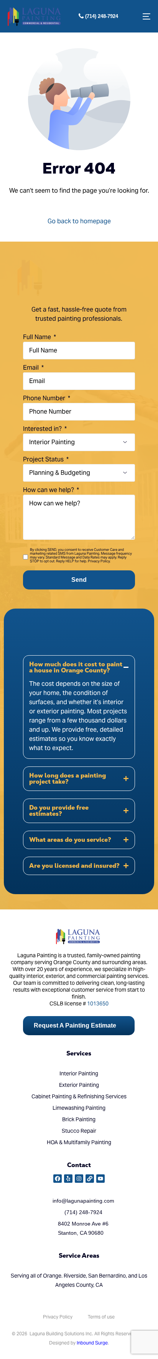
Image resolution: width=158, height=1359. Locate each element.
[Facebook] (57, 1178)
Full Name (38, 337)
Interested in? (43, 429)
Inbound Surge (92, 1343)
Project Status (44, 459)
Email (31, 368)
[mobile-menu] (142, 16)
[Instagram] (79, 1178)
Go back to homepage (79, 221)
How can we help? (49, 490)
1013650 (98, 1003)
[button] (79, 707)
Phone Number (45, 398)
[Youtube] (100, 1178)
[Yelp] (68, 1178)
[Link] (90, 1178)
